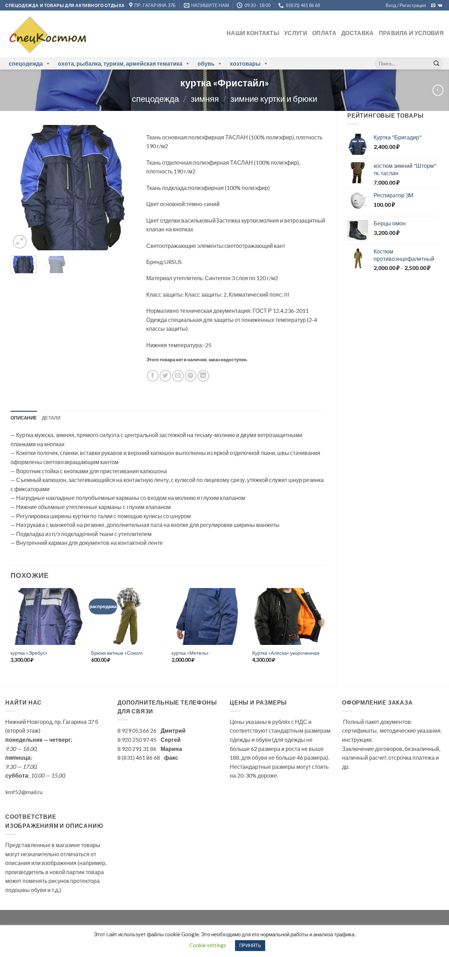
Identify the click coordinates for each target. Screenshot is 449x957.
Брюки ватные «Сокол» (117, 653)
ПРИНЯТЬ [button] (250, 945)
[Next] (124, 187)
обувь (206, 63)
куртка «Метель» (190, 653)
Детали (51, 418)
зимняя (205, 98)
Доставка (357, 32)
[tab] (24, 418)
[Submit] (436, 64)
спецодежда (26, 63)
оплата (324, 32)
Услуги (295, 32)
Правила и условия (411, 32)
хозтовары (245, 63)
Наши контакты (253, 32)
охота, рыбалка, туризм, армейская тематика (120, 63)
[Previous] (21, 187)
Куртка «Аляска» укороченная (286, 653)
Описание (24, 418)
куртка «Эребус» (29, 653)
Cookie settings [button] (207, 945)
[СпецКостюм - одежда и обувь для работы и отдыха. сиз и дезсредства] (46, 34)
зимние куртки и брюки (273, 98)
